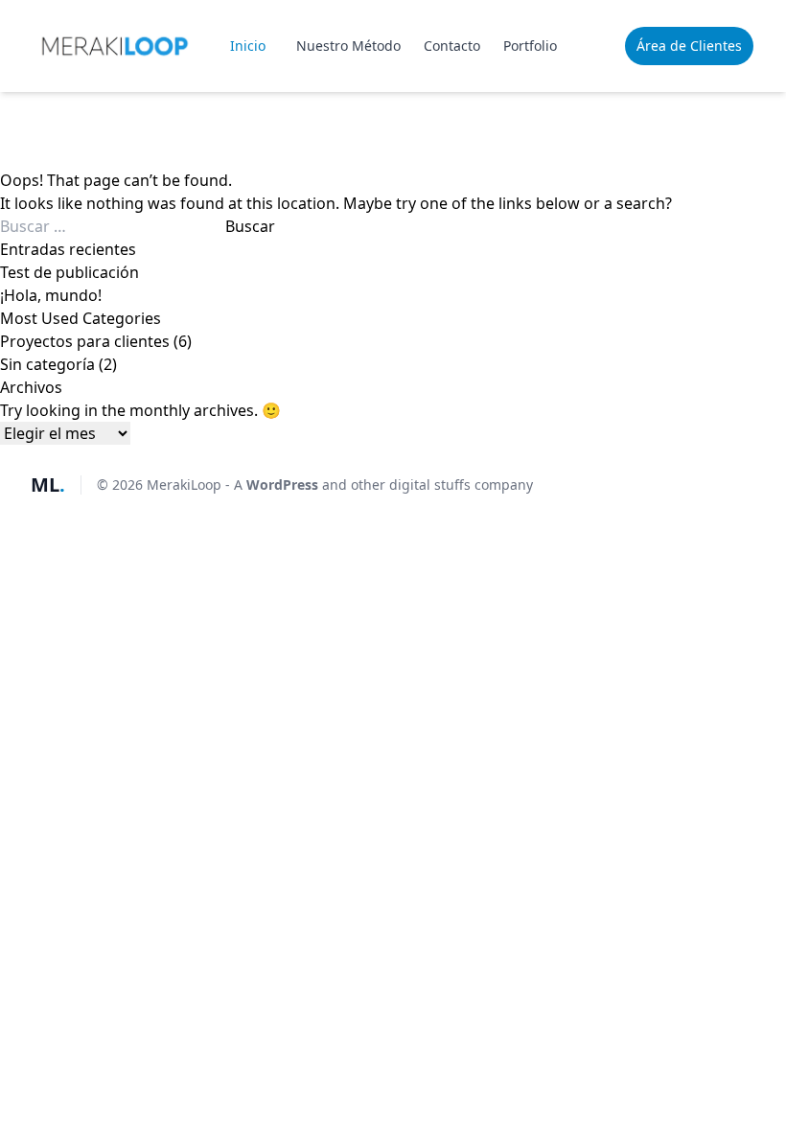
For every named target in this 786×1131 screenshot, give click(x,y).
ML (48, 485)
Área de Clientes (689, 45)
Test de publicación (69, 272)
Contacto (452, 45)
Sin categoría (47, 364)
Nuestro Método (348, 45)
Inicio (248, 45)
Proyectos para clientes (85, 341)
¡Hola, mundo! (51, 295)
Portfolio (530, 45)
